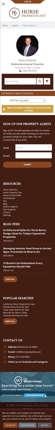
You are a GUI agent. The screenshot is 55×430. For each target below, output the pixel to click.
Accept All (10, 425)
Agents (15, 25)
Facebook (27, 361)
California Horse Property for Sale (19, 304)
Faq (4, 201)
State (6, 148)
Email (6, 155)
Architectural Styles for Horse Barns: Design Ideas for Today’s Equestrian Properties (24, 233)
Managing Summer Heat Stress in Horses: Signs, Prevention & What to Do (27, 250)
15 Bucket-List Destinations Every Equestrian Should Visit (23, 264)
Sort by (14, 100)
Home (5, 25)
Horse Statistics (10, 189)
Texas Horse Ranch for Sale (16, 309)
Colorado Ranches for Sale (15, 315)
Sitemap (7, 215)
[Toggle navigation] (3, 4)
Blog (5, 203)
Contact (6, 212)
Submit (27, 164)
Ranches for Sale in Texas (15, 312)
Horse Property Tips (12, 192)
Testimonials (9, 198)
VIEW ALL (10, 279)
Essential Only (27, 425)
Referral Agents (10, 206)
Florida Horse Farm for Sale (16, 307)
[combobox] (33, 147)
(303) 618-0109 (30, 70)
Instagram (42, 361)
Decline (44, 425)
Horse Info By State (12, 195)
